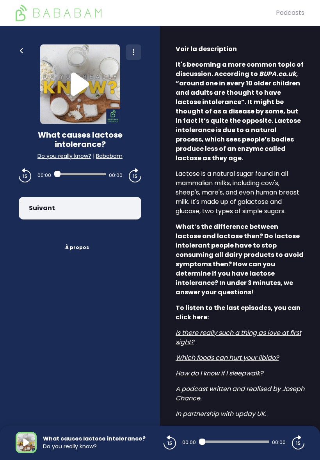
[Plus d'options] (133, 52)
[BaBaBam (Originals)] (146, 13)
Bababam (109, 156)
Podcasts (290, 12)
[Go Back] (21, 50)
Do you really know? (64, 156)
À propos (77, 247)
